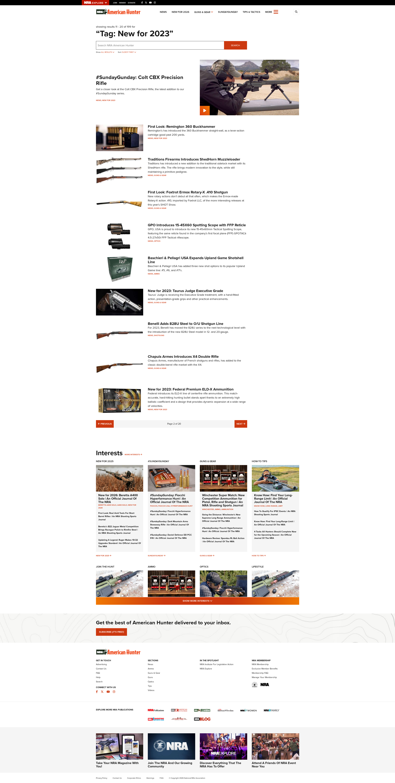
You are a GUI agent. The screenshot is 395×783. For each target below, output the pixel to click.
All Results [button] (106, 52)
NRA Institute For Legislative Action (216, 664)
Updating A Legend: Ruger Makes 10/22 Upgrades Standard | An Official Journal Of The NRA (119, 543)
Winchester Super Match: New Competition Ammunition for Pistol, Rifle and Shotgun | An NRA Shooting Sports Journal (223, 500)
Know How (259, 506)
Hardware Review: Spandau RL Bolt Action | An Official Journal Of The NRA (223, 540)
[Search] (296, 12)
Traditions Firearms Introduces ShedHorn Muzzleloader (194, 159)
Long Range (271, 506)
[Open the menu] (276, 11)
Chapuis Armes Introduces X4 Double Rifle (183, 356)
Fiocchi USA (164, 506)
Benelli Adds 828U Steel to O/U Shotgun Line (185, 323)
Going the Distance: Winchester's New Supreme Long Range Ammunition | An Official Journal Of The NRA (221, 518)
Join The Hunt (105, 566)
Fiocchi (153, 506)
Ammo (157, 273)
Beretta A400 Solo (107, 505)
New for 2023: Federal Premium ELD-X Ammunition (191, 389)
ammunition (227, 509)
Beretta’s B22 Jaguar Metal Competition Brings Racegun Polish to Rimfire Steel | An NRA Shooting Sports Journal (118, 530)
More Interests (132, 454)
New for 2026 (180, 12)
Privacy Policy (101, 778)
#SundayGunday (158, 461)
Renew (122, 2)
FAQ (98, 673)
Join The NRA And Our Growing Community (170, 765)
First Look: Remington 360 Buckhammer (181, 126)
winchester (208, 509)
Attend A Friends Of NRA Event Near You (274, 765)
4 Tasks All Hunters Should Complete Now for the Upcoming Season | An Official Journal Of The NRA (275, 535)
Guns (150, 677)
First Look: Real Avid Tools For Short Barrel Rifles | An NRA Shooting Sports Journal (117, 516)
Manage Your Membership (264, 677)
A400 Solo (122, 505)
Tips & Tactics (251, 12)
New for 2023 (108, 100)
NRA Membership (260, 664)
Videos (151, 690)
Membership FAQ (260, 673)
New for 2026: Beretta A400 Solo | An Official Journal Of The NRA (118, 498)
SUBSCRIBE (111, 632)
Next (242, 424)
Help (98, 677)
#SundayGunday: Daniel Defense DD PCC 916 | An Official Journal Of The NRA (171, 536)
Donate (131, 2)
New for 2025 (102, 555)
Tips (150, 686)
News (163, 12)
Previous (106, 424)
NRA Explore (206, 668)
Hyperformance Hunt (182, 506)
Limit (280, 506)
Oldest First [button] (128, 52)
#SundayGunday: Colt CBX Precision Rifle (139, 80)
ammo (217, 509)
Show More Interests (214, 601)
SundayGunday (228, 12)
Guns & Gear (202, 12)
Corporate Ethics (134, 778)
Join (115, 2)
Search (235, 45)
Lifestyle (258, 566)
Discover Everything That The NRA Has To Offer (220, 765)
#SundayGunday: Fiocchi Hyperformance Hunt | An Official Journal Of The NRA (169, 498)
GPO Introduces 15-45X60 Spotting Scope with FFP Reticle (197, 225)
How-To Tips (259, 461)
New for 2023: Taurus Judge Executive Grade (185, 291)
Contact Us (101, 668)
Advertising (101, 664)
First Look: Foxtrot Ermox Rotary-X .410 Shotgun (188, 192)
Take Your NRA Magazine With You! (117, 765)
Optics (157, 241)
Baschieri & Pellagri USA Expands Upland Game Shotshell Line (195, 260)
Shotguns (159, 335)
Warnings (150, 778)
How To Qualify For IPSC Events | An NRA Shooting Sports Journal (274, 513)
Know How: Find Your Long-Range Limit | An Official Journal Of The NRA (273, 498)
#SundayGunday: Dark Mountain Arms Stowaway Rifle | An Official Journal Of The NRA (169, 525)
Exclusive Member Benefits (265, 668)
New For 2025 (105, 461)
